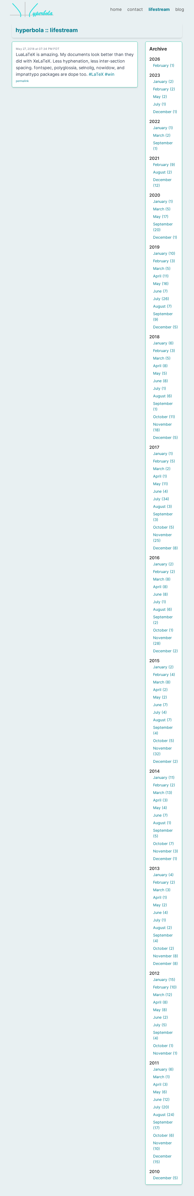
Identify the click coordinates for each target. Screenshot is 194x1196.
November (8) (165, 956)
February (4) (164, 674)
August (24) (163, 1114)
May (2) (160, 96)
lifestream (159, 9)
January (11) (164, 777)
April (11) (161, 276)
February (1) (163, 65)
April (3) (160, 800)
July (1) (159, 104)
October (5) (163, 527)
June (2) (160, 1017)
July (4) (160, 712)
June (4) (160, 491)
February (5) (164, 461)
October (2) (163, 948)
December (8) (165, 548)
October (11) (164, 416)
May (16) (161, 283)
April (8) (160, 365)
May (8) (160, 1009)
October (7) (163, 843)
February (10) (165, 987)
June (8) (160, 380)
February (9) (164, 164)
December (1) (165, 111)
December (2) (165, 651)
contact (135, 9)
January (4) (163, 874)
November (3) (165, 851)
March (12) (162, 994)
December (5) (165, 327)
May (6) (160, 1092)
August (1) (162, 822)
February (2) (164, 89)
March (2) (162, 135)
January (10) (164, 253)
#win (110, 74)
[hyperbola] (31, 9)
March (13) (162, 792)
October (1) (163, 630)
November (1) (165, 1053)
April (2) (160, 689)
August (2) (162, 172)
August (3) (162, 506)
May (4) (160, 807)
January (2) (163, 81)
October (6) (163, 1135)
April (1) (160, 476)
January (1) (163, 127)
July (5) (160, 1024)
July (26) (161, 298)
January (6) (163, 343)
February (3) (164, 261)
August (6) (162, 396)
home (116, 9)
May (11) (160, 483)
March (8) (162, 579)
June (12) (161, 1099)
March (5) (162, 209)
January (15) (164, 979)
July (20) (161, 1107)
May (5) (160, 373)
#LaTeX (96, 74)
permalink (22, 81)
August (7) (162, 306)
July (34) (161, 498)
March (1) (161, 1076)
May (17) (160, 216)
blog (179, 9)
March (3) (162, 889)
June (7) (160, 291)
